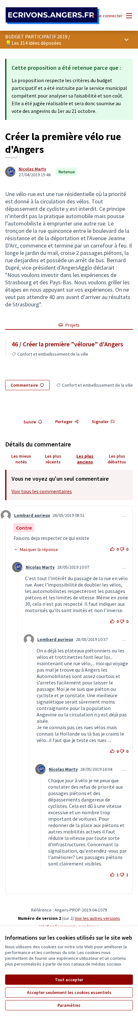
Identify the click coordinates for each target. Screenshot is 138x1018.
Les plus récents (53, 459)
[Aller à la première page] (52, 15)
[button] (35, 549)
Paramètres (69, 1005)
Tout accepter (69, 979)
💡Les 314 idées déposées (33, 43)
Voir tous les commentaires (42, 491)
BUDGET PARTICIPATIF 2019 (36, 36)
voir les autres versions (97, 918)
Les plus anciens (84, 459)
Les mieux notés (21, 459)
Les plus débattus (117, 459)
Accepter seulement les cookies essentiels (69, 992)
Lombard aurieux (32, 515)
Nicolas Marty (32, 169)
